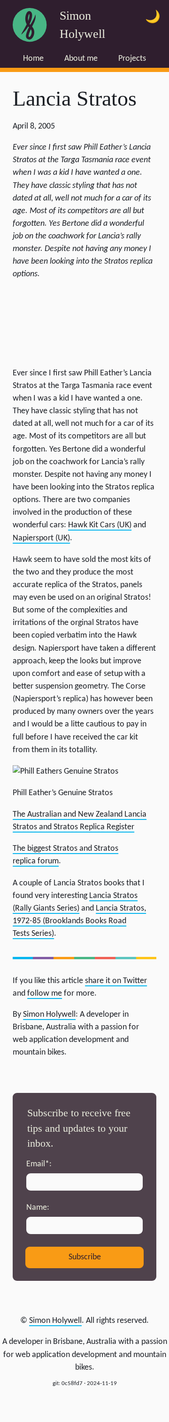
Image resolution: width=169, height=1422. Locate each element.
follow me (44, 993)
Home (33, 58)
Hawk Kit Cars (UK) (99, 525)
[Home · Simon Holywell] (29, 25)
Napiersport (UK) (41, 538)
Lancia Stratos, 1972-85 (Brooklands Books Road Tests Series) (79, 921)
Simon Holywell (55, 1320)
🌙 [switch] (153, 17)
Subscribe (85, 1257)
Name (36, 1207)
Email (37, 1164)
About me (81, 58)
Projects (132, 58)
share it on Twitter (116, 981)
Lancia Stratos (75, 98)
